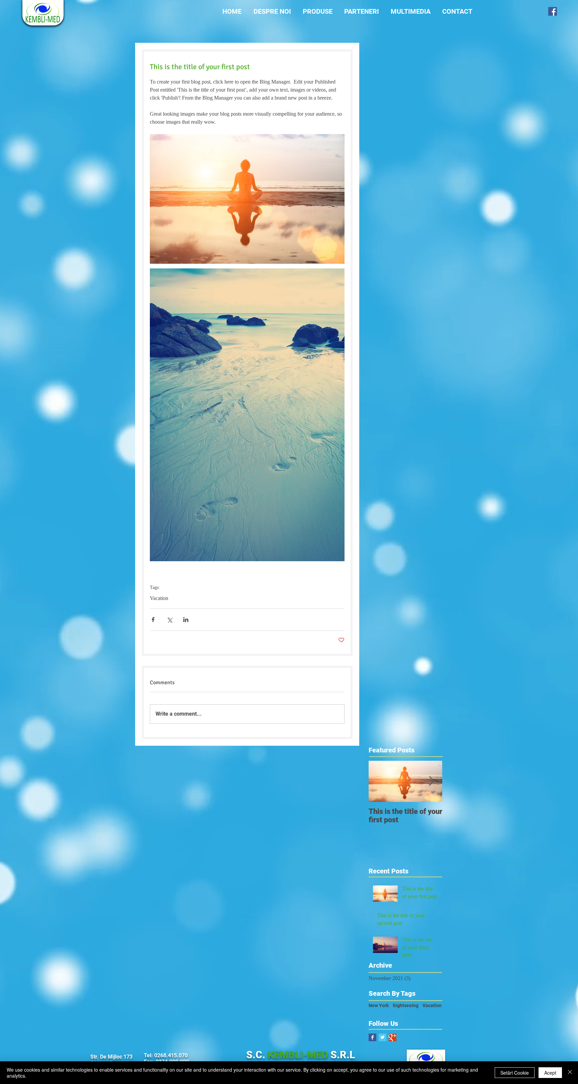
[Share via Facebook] (153, 619)
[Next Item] (431, 781)
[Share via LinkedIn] (186, 619)
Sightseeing (405, 1005)
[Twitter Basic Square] (382, 1037)
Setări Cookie (514, 1072)
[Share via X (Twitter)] (169, 619)
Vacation (159, 598)
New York (379, 1005)
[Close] (570, 1073)
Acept (550, 1072)
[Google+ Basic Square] (392, 1037)
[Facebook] (552, 11)
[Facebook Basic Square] (372, 1037)
